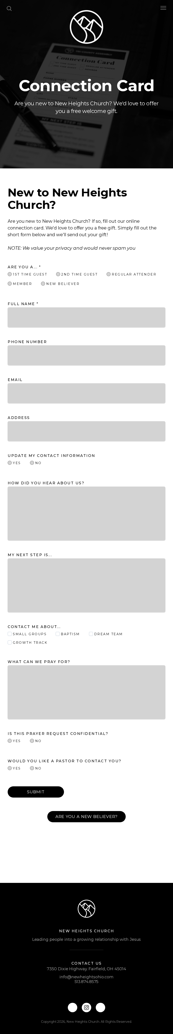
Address (19, 418)
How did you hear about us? (47, 483)
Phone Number (27, 342)
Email (15, 380)
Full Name (23, 304)
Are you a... (24, 267)
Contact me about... (35, 627)
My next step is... (31, 555)
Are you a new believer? (86, 816)
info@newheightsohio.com (86, 976)
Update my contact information (52, 456)
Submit (35, 791)
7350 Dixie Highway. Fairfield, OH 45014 (86, 968)
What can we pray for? (40, 662)
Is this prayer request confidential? (59, 734)
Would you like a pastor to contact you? (65, 761)
